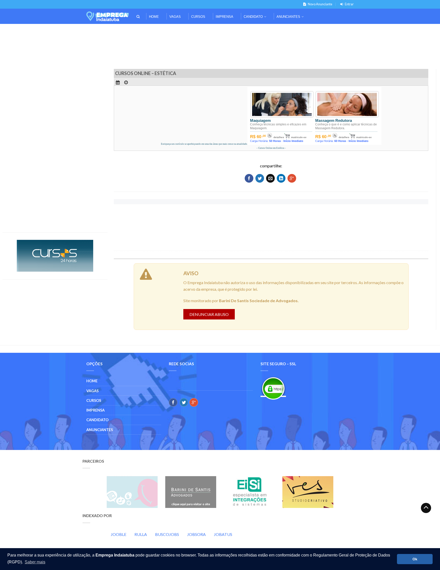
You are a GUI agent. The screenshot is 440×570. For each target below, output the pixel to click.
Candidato (253, 17)
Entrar (349, 4)
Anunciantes (288, 17)
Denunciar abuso (209, 314)
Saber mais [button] (35, 562)
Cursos (198, 17)
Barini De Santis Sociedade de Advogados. (259, 300)
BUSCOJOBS (167, 534)
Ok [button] (415, 559)
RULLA (140, 534)
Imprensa (224, 17)
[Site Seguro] (273, 388)
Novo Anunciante (320, 4)
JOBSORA (196, 534)
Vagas (175, 17)
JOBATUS (223, 534)
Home (154, 17)
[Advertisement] (220, 31)
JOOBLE (118, 534)
